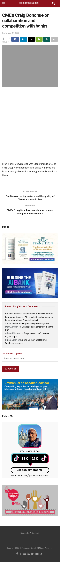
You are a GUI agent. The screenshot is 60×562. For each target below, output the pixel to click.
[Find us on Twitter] (21, 554)
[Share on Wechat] (39, 39)
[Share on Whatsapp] (46, 39)
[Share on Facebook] (15, 39)
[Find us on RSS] (29, 554)
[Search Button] (53, 3)
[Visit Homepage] (28, 3)
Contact (35, 533)
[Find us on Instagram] (32, 554)
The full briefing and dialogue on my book (30, 323)
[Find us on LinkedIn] (24, 554)
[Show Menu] (3, 3)
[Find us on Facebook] (17, 554)
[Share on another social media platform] (54, 39)
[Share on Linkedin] (23, 39)
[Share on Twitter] (31, 39)
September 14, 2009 (10, 33)
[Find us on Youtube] (37, 554)
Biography (25, 533)
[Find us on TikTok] (41, 554)
